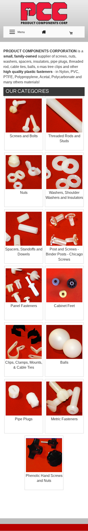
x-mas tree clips (49, 67)
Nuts (24, 193)
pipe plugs (59, 61)
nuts (72, 56)
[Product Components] (44, 13)
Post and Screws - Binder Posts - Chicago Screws (64, 254)
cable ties (18, 67)
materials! (31, 82)
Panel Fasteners (24, 306)
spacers (25, 61)
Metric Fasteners (64, 419)
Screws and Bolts (24, 136)
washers (10, 61)
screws (61, 56)
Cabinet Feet (64, 306)
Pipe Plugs (23, 419)
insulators (41, 61)
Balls (64, 362)
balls (31, 67)
